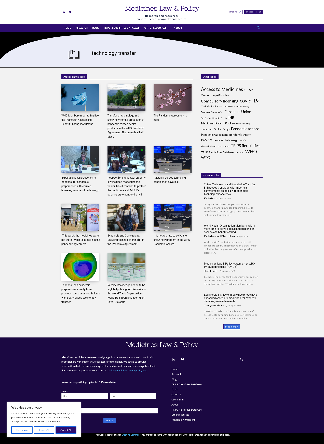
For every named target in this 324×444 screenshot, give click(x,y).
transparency (223, 146)
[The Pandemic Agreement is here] (173, 97)
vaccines (239, 152)
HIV (225, 118)
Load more (230, 326)
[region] (44, 419)
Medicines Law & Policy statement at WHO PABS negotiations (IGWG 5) (229, 265)
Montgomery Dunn (214, 305)
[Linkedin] (63, 12)
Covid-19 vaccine (225, 106)
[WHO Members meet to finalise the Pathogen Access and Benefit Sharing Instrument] (80, 97)
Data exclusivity (241, 106)
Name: (65, 391)
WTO (205, 157)
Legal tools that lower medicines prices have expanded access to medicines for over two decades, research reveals (230, 298)
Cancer (205, 95)
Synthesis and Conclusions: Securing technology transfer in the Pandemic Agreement (125, 240)
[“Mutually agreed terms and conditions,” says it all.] (173, 159)
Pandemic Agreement (214, 134)
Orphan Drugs (222, 129)
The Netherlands (209, 146)
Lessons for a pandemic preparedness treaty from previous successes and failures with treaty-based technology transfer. (80, 293)
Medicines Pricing (241, 123)
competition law (220, 95)
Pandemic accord (245, 128)
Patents (206, 140)
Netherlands (206, 129)
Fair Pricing (206, 118)
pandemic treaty (240, 134)
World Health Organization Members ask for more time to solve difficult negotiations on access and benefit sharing (230, 229)
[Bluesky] (70, 12)
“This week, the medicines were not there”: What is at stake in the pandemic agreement (80, 240)
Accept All (65, 429)
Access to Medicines (222, 89)
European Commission (212, 112)
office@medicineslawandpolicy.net (127, 370)
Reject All (44, 429)
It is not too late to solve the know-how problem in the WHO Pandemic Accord (172, 240)
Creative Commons (131, 434)
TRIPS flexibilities (245, 145)
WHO (251, 151)
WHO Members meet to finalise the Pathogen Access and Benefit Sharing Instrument (80, 120)
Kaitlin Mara (210, 198)
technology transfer (236, 140)
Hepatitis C (217, 118)
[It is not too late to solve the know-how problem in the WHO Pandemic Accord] (173, 217)
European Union (237, 111)
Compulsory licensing (219, 101)
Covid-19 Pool (208, 106)
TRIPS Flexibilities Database (217, 152)
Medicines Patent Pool (216, 123)
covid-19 (249, 100)
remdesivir (219, 140)
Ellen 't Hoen (228, 236)
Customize (22, 429)
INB (231, 117)
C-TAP (248, 90)
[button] (258, 28)
